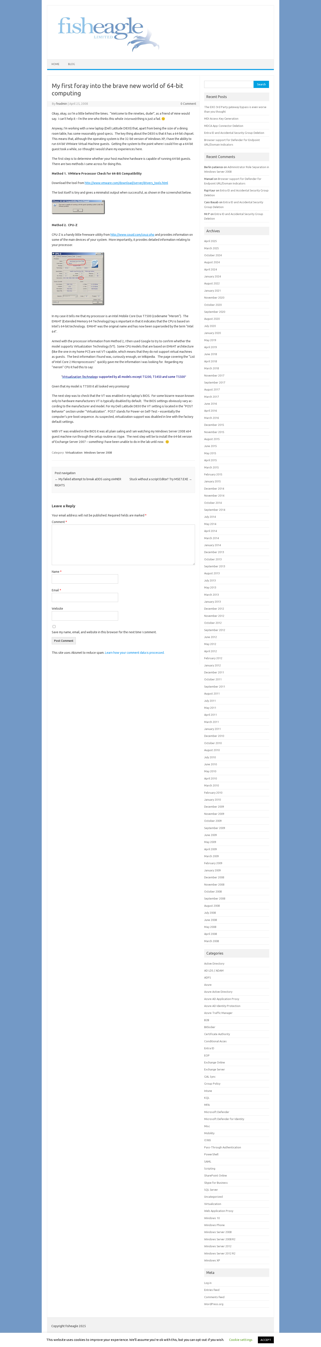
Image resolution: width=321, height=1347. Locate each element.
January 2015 (212, 481)
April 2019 (210, 347)
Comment (59, 522)
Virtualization (74, 452)
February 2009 (213, 863)
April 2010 (210, 778)
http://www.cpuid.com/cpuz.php (132, 234)
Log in (208, 1282)
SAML (207, 1161)
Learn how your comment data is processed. (134, 652)
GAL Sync (210, 1076)
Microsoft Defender (216, 1111)
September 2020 (214, 311)
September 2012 (214, 629)
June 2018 (210, 354)
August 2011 (212, 693)
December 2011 (214, 672)
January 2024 (212, 276)
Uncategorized (213, 1196)
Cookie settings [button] (240, 1340)
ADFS (207, 977)
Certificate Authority (217, 1034)
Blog (71, 64)
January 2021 (212, 290)
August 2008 (212, 905)
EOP (207, 1055)
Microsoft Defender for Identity (224, 1118)
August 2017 (212, 389)
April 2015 (210, 460)
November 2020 (214, 297)
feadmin (61, 103)
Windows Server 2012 (217, 1246)
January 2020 (212, 332)
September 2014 (214, 509)
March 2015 (211, 467)
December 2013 (214, 552)
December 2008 (214, 877)
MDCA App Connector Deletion (223, 125)
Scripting (209, 1168)
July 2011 (210, 700)
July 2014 (210, 516)
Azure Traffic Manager (218, 1012)
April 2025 (210, 241)
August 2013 (212, 573)
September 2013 (214, 566)
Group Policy (212, 1083)
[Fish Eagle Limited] (105, 51)
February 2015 (213, 474)
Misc (207, 1126)
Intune (208, 1090)
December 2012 (214, 608)
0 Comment (188, 103)
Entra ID (209, 1048)
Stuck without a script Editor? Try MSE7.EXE (160, 479)
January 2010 (212, 799)
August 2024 (212, 262)
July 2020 (210, 325)
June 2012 (210, 636)
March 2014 (211, 538)
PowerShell (211, 1154)
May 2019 (210, 340)
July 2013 (210, 580)
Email (56, 590)
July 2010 (210, 757)
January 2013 (212, 601)
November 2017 (214, 375)
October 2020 (213, 304)
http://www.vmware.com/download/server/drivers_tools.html (126, 183)
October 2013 (213, 559)
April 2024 (210, 269)
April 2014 (210, 530)
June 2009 (210, 834)
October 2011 (213, 679)
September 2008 (214, 898)
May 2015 (210, 453)
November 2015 (214, 432)
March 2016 (211, 417)
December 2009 (214, 806)
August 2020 (212, 318)
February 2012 (213, 658)
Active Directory (214, 963)
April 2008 (210, 933)
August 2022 (212, 283)
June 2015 (210, 445)
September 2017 (214, 382)
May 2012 (210, 643)
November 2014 (214, 495)
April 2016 (210, 410)
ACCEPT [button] (266, 1339)
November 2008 (214, 884)
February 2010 (213, 792)
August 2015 (212, 438)
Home (55, 64)
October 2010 (213, 743)
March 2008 (211, 941)
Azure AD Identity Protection (222, 1005)
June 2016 (210, 403)
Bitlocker (209, 1027)
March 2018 (211, 368)
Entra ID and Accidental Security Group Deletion (234, 132)
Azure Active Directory (218, 991)
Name (57, 571)
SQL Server (211, 1189)
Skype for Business (216, 1182)
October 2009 (213, 820)
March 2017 (211, 396)
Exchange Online (214, 1062)
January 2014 (212, 545)
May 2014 (210, 523)
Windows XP (212, 1260)
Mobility (209, 1133)
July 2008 (210, 912)
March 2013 (211, 594)
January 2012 (212, 665)
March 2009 (211, 856)
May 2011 (210, 707)
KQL (206, 1097)
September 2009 (214, 827)
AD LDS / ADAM (214, 970)
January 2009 (212, 870)
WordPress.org (213, 1304)
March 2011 (211, 721)
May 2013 (210, 587)
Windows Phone (214, 1225)
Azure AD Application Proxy (221, 998)
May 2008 (210, 926)
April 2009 (210, 849)
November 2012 (214, 615)
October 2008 (213, 891)
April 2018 (210, 361)
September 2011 (214, 686)
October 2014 (213, 502)
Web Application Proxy (218, 1210)
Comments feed (214, 1297)
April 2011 (210, 714)
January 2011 (212, 728)
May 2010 (210, 771)
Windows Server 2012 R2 (219, 1253)
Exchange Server (214, 1069)
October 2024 (213, 255)
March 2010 (211, 785)
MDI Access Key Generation (221, 118)
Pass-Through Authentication (222, 1147)
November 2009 (214, 813)
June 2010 (210, 764)
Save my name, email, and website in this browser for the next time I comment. (104, 632)
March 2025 (211, 248)
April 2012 (210, 651)
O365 (207, 1140)
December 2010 (214, 735)
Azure (208, 984)
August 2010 (212, 750)
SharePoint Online (215, 1175)
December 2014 (214, 488)
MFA (207, 1104)
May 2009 (210, 841)
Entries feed (211, 1289)
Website (57, 608)
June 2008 (210, 919)
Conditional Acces (215, 1041)
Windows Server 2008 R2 (219, 1239)
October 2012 (213, 622)
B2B (206, 1020)
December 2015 (214, 424)
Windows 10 (212, 1218)
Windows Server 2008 (98, 452)
